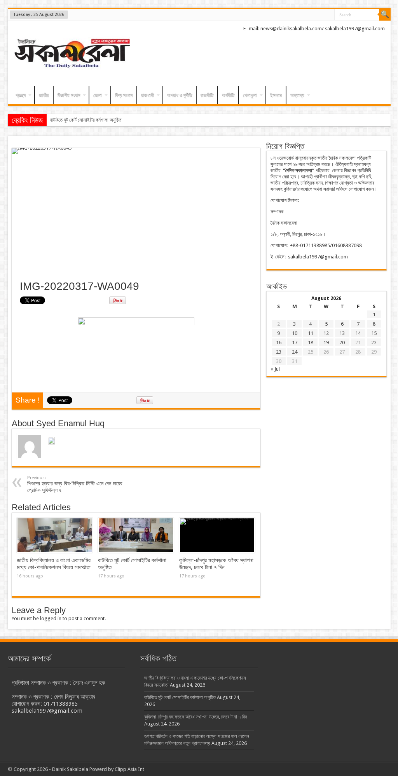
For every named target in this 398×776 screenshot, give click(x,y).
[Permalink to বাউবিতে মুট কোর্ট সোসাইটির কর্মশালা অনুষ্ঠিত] (136, 535)
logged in (50, 618)
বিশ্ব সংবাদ (124, 95)
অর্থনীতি (228, 95)
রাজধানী (147, 95)
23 (278, 352)
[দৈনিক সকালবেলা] (72, 54)
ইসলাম (276, 95)
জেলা (97, 95)
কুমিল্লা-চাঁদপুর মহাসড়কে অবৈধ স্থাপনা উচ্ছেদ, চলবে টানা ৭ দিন (216, 564)
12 (326, 333)
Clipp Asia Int (129, 769)
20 (342, 342)
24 (294, 352)
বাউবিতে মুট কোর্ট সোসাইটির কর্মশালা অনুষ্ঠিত (85, 120)
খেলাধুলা (250, 95)
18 (310, 342)
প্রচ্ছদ (21, 95)
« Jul (275, 369)
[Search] (385, 15)
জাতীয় (44, 95)
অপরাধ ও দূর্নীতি (179, 95)
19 (326, 342)
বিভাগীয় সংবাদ (69, 95)
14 (358, 333)
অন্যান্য (297, 95)
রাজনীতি (207, 95)
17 (294, 342)
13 (342, 333)
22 (374, 342)
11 (310, 333)
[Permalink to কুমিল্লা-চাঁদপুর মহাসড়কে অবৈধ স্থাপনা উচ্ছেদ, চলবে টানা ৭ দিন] (217, 535)
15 (374, 333)
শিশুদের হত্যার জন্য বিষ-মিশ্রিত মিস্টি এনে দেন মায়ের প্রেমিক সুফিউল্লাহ (74, 484)
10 (294, 333)
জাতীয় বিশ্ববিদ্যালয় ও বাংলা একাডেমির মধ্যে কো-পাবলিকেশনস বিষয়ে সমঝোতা (54, 564)
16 (278, 342)
